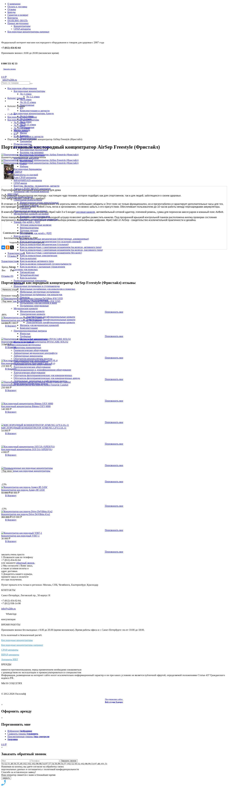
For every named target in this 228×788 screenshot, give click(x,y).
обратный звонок (25, 563)
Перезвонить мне (114, 400)
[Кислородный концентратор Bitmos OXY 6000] (27, 403)
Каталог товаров (16, 98)
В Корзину (10, 390)
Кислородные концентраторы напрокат (22, 645)
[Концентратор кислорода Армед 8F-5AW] (24, 487)
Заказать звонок (9, 69)
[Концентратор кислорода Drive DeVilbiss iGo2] (26, 511)
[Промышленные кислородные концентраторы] (27, 468)
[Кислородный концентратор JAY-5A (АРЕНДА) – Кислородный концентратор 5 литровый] (28, 446)
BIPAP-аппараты (10, 654)
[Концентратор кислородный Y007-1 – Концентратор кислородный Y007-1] (21, 533)
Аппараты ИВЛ (9, 659)
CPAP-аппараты (9, 650)
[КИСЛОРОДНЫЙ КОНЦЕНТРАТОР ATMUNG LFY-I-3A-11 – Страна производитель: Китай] (35, 425)
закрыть (6, 778)
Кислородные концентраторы (17, 640)
